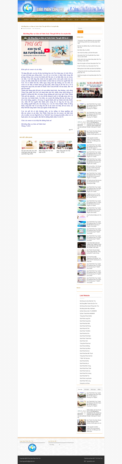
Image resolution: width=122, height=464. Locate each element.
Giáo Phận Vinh (84, 341)
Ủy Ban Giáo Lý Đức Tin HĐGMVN (88, 311)
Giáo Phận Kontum (85, 351)
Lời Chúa (26, 19)
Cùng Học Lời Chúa (85, 383)
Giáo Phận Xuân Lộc (85, 371)
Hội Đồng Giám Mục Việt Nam (87, 308)
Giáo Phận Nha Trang (85, 366)
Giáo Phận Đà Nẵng (85, 346)
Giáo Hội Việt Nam (27, 28)
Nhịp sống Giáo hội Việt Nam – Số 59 (63, 151)
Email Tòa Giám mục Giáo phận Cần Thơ (88, 66)
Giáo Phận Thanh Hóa (85, 338)
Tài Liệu (76, 19)
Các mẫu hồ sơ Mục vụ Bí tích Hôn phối (87, 52)
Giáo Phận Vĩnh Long (85, 381)
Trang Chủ (21, 19)
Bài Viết (63, 19)
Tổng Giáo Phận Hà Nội (86, 316)
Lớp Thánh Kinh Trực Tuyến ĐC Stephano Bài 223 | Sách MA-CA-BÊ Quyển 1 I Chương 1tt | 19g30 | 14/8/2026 (89, 115)
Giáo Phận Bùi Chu (84, 333)
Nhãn (99, 389)
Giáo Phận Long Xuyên (86, 378)
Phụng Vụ (56, 19)
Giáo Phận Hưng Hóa (85, 321)
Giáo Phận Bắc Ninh (85, 323)
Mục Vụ (32, 19)
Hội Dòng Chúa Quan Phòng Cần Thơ (89, 306)
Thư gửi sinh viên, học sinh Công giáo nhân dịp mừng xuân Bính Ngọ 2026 (29, 152)
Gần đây (80, 389)
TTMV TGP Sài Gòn (85, 358)
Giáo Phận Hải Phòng (85, 326)
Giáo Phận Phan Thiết (85, 368)
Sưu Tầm (70, 19)
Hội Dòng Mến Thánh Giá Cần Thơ (88, 303)
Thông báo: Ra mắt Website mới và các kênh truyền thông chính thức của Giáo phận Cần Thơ (89, 42)
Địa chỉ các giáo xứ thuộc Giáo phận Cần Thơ (89, 63)
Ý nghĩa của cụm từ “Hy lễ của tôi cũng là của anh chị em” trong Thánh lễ (93, 195)
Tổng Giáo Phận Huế (85, 343)
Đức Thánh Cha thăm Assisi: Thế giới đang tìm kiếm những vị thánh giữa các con (94, 132)
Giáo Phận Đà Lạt (84, 363)
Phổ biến (86, 389)
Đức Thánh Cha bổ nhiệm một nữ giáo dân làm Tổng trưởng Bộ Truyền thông (93, 251)
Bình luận (93, 389)
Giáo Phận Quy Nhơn (85, 348)
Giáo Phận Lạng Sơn (85, 318)
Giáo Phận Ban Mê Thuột (86, 353)
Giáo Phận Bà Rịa (84, 361)
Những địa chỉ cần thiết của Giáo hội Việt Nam (89, 68)
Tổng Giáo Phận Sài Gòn (86, 356)
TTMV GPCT (93, 19)
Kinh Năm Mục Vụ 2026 (84, 50)
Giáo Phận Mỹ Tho (84, 376)
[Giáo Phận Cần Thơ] (61, 9)
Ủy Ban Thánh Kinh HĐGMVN (87, 313)
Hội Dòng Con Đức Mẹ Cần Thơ (88, 301)
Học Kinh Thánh (84, 19)
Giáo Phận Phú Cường (85, 373)
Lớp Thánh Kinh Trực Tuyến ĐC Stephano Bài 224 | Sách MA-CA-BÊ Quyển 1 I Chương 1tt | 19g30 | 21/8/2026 (89, 107)
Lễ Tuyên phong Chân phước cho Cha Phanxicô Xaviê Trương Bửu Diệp (94, 182)
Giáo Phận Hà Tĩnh (84, 328)
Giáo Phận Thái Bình (85, 331)
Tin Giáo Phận (40, 19)
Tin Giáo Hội (49, 19)
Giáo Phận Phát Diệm (85, 336)
